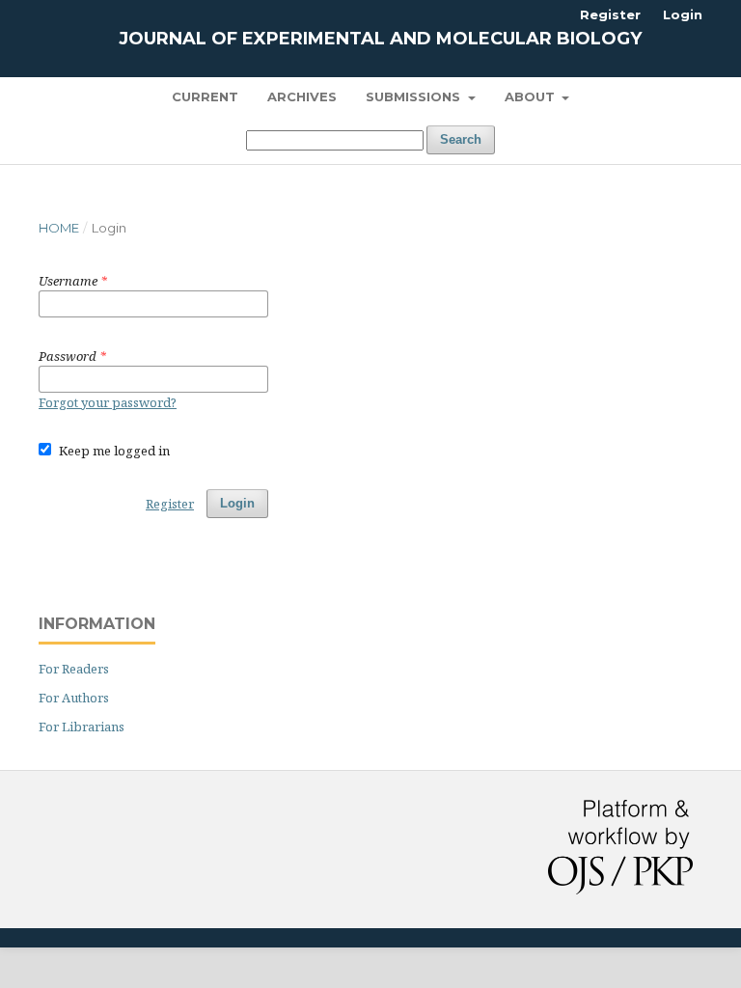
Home (59, 227)
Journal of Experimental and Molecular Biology (380, 38)
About (532, 96)
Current (205, 96)
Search (460, 139)
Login (682, 14)
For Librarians (81, 726)
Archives (302, 96)
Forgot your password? (108, 402)
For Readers (74, 668)
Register (610, 14)
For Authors (74, 697)
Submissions (415, 96)
